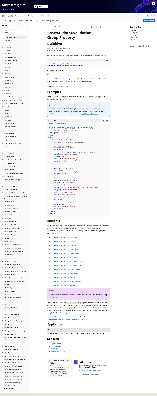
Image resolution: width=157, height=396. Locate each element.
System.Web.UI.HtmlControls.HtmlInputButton (67, 261)
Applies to (134, 37)
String (49, 75)
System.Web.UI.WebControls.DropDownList (66, 253)
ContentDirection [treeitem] (9, 150)
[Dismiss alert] (153, 3)
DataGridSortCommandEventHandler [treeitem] (15, 281)
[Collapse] (26, 25)
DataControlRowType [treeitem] (10, 235)
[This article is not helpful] (148, 46)
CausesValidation (57, 344)
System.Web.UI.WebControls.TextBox (63, 285)
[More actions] (108, 27)
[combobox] (14, 29)
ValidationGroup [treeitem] (12, 37)
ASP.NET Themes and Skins (73, 319)
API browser (62, 27)
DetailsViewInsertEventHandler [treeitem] (13, 386)
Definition (134, 30)
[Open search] (148, 15)
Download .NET (149, 21)
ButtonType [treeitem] (7, 87)
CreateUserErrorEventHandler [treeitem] (13, 183)
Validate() (54, 349)
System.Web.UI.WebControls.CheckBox (64, 245)
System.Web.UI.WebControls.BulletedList (65, 237)
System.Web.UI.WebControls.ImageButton (65, 269)
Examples (134, 33)
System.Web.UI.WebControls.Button (63, 241)
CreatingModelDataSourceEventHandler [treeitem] (15, 197)
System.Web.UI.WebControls (64, 48)
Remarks (133, 35)
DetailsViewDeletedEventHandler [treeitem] (14, 366)
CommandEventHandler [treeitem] (11, 127)
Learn (49, 27)
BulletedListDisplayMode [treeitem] (11, 57)
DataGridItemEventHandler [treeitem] (12, 264)
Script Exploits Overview (89, 114)
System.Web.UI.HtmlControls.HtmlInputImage (66, 265)
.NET (54, 27)
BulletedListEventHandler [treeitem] (11, 64)
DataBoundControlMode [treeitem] (11, 208)
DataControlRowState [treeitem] (10, 231)
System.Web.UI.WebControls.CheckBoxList (65, 249)
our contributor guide (59, 374)
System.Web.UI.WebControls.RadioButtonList (66, 281)
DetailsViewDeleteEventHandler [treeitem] (13, 373)
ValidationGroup (93, 97)
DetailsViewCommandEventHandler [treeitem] (14, 359)
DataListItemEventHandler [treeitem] (12, 314)
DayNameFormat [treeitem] (9, 343)
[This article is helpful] (146, 46)
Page (57, 310)
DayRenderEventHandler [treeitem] (11, 349)
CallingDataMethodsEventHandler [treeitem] (14, 103)
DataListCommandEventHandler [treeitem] (13, 301)
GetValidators (77, 310)
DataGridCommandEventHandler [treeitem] (14, 251)
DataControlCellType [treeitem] (10, 212)
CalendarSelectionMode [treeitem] (11, 97)
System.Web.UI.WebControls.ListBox (63, 277)
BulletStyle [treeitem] (7, 67)
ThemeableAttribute (62, 86)
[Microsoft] (3, 16)
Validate (95, 310)
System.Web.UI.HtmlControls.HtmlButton (65, 257)
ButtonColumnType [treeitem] (9, 77)
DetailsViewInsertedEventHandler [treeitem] (14, 379)
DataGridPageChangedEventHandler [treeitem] (15, 271)
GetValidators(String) (58, 351)
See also (133, 40)
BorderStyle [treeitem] (7, 44)
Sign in (153, 16)
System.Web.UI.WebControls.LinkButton (64, 273)
